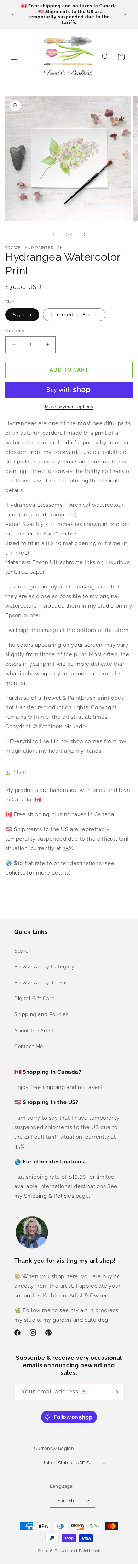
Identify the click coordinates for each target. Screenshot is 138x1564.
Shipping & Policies (49, 1196)
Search (23, 951)
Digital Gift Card (34, 998)
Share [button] (20, 772)
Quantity (14, 330)
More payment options (69, 406)
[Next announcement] (125, 14)
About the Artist (34, 1030)
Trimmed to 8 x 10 (74, 315)
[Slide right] (84, 234)
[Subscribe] (115, 1392)
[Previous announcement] (13, 14)
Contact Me (28, 1046)
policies (15, 873)
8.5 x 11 (22, 315)
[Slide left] (53, 234)
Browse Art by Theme (41, 982)
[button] (14, 57)
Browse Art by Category (44, 967)
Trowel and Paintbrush (77, 1550)
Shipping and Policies (41, 1014)
